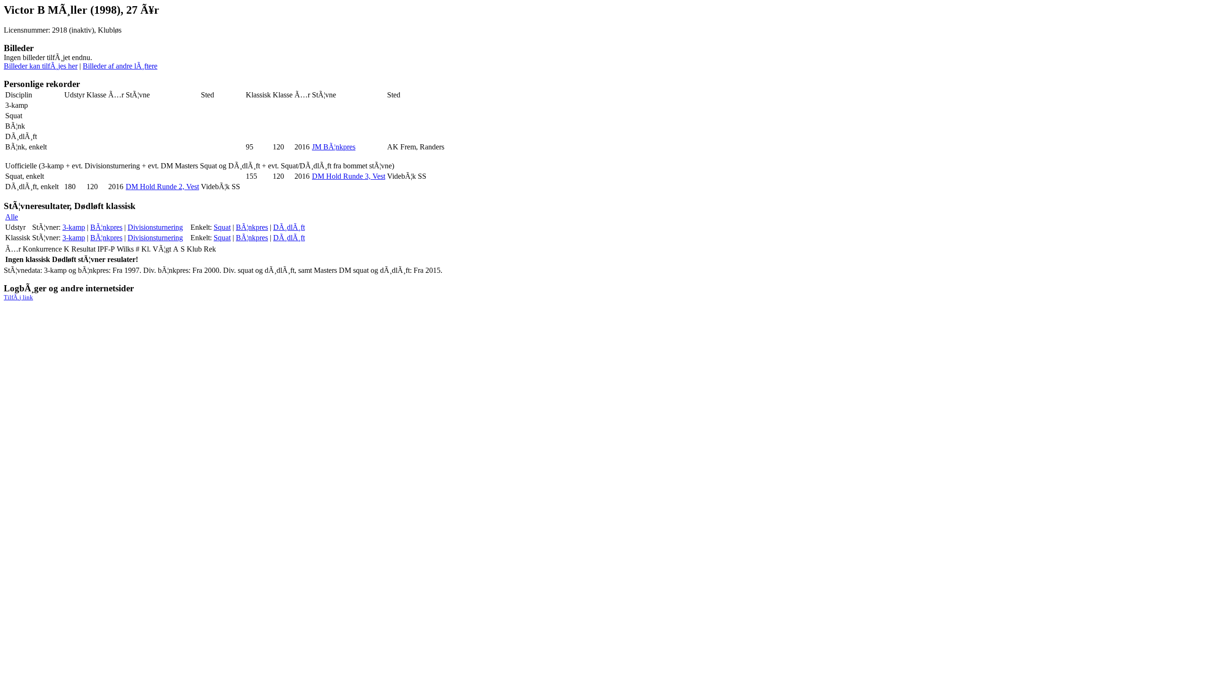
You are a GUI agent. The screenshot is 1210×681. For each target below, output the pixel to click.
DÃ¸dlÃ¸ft (289, 227)
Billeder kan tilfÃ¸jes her (41, 66)
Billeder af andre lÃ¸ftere (120, 66)
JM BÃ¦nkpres (333, 147)
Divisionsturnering (155, 227)
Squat (222, 227)
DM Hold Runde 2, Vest (162, 187)
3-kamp (73, 227)
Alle (11, 217)
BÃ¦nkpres (106, 227)
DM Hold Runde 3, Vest (348, 176)
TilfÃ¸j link (18, 297)
